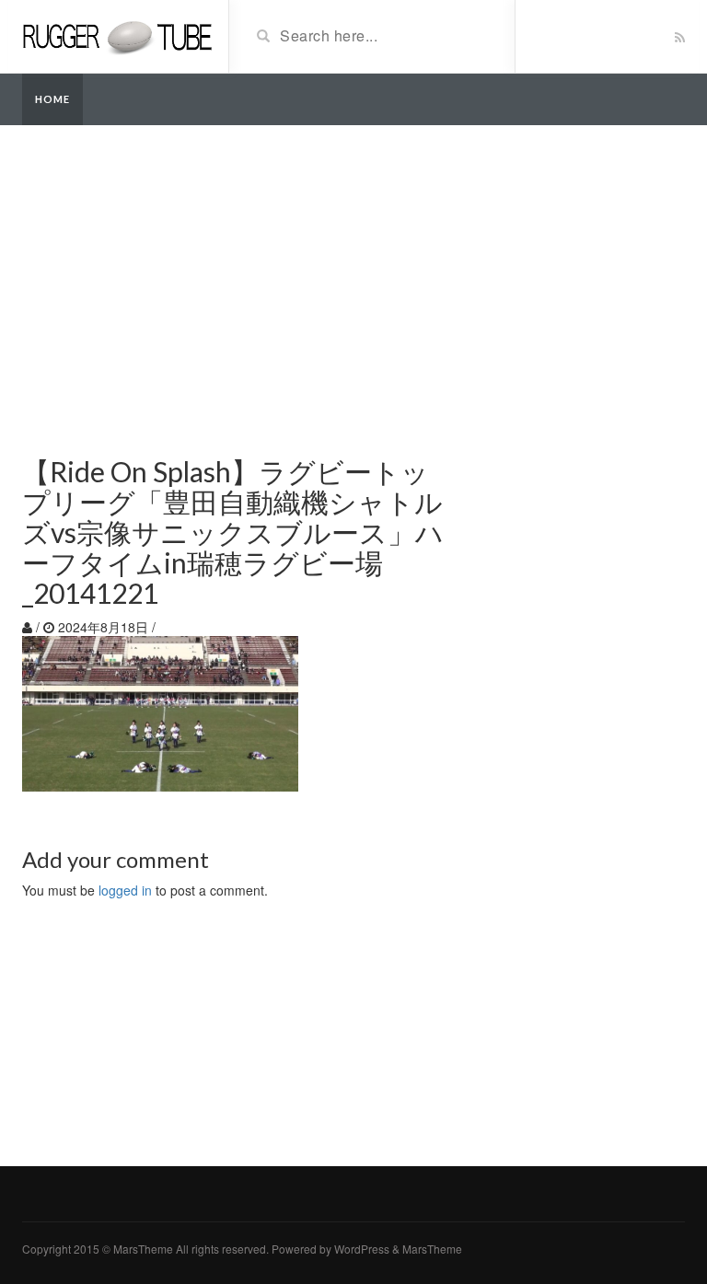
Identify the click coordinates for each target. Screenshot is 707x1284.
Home (52, 99)
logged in (125, 890)
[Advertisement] (353, 282)
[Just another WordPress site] (118, 35)
